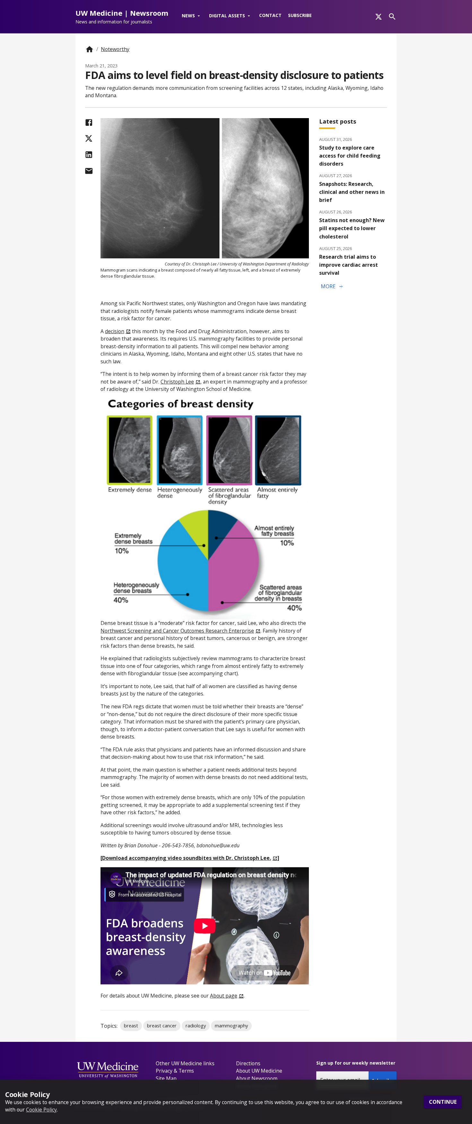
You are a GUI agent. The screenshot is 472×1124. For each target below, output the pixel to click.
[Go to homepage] (89, 49)
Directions (248, 1063)
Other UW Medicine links (185, 1063)
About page (223, 995)
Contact (270, 15)
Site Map (166, 1078)
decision (114, 331)
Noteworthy (115, 49)
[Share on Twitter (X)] (89, 138)
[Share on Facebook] (89, 122)
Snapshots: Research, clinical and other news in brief (352, 191)
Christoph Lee (177, 381)
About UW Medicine (259, 1070)
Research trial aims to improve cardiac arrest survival (348, 264)
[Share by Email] (89, 171)
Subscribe (300, 15)
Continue (443, 1101)
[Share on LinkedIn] (89, 154)
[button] (192, 16)
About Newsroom (256, 1078)
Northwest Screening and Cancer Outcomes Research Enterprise (177, 630)
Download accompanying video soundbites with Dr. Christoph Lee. (186, 857)
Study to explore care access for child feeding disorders (349, 155)
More (332, 286)
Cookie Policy (41, 1109)
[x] (378, 17)
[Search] (392, 16)
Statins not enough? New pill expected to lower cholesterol (352, 228)
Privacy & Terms (175, 1070)
